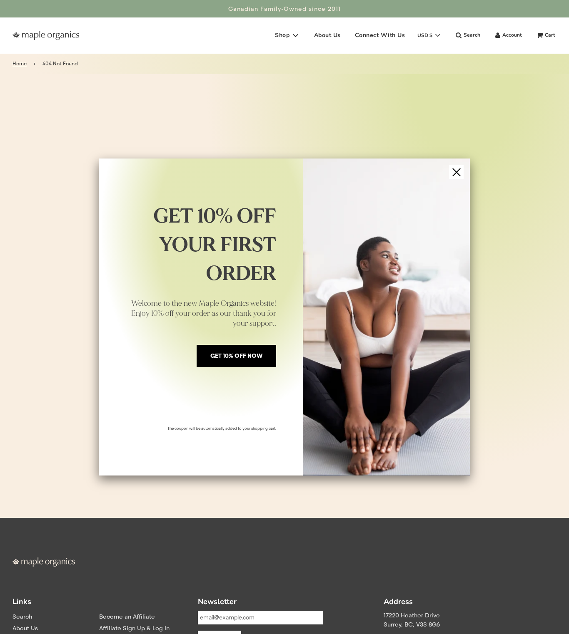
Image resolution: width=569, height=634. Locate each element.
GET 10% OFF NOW (236, 355)
